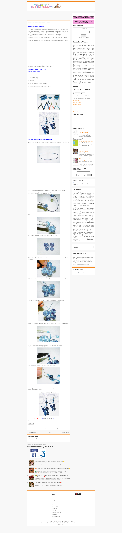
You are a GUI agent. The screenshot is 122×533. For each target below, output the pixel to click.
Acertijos (81, 45)
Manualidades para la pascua (87, 64)
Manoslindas (76, 100)
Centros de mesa (86, 46)
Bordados (79, 46)
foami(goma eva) (84, 52)
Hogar (54, 500)
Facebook (32, 428)
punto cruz (87, 75)
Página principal (56, 516)
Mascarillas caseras (76, 72)
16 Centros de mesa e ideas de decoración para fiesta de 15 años (86, 159)
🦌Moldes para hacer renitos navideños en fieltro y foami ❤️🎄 (48, 482)
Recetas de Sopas (84, 78)
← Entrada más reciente (32, 432)
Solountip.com (60, 521)
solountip (38, 32)
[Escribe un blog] (30, 424)
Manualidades (76, 106)
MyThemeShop (49, 523)
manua (82, 55)
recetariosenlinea (77, 107)
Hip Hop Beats (77, 523)
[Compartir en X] (32, 424)
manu (79, 55)
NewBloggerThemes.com (67, 523)
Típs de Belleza (87, 79)
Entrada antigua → (66, 432)
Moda (81, 72)
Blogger (88, 95)
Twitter (38, 428)
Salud (75, 79)
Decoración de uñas (90, 48)
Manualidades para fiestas (80, 62)
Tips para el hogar (88, 236)
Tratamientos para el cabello (80, 82)
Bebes (92, 45)
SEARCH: (76, 247)
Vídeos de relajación (84, 83)
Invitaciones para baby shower (86, 141)
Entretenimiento (82, 51)
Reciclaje (91, 78)
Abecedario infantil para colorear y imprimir (84, 131)
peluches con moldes (78, 75)
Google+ (45, 428)
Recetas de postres (84, 232)
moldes (84, 72)
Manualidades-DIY (57, 498)
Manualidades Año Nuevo (88, 55)
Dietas (90, 49)
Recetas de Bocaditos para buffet (81, 76)
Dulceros (75, 51)
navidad (89, 73)
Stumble (51, 428)
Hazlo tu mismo (79, 54)
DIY (93, 49)
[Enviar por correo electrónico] (29, 424)
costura (92, 47)
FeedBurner (86, 37)
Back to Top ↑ (61, 524)
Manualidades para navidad (83, 67)
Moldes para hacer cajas (84, 226)
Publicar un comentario (33, 438)
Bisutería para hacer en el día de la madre (39, 22)
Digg (57, 428)
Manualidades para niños (80, 68)
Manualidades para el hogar (86, 61)
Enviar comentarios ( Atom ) (39, 444)
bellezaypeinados (77, 102)
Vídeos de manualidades (87, 239)
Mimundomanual (77, 104)
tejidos (79, 79)
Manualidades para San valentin (83, 70)
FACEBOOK (45, 418)
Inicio (50, 432)
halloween (91, 52)
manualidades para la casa (84, 215)
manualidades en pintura (86, 58)
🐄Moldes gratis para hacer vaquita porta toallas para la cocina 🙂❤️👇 (51, 461)
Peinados (92, 73)
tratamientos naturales (88, 81)
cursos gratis (76, 48)
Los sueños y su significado (85, 205)
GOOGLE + (51, 418)
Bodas (75, 46)
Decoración (82, 48)
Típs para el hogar (57, 512)
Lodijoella (75, 111)
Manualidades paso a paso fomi (86, 71)
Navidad (54, 510)
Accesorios (76, 45)
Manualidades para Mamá (83, 65)
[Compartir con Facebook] (33, 424)
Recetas (92, 75)
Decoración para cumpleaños (80, 49)
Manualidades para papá (78, 222)
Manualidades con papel (79, 57)
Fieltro (88, 51)
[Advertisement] (38, 16)
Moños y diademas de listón (81, 73)
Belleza (54, 504)
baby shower (87, 45)
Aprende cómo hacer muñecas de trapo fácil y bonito (86, 150)
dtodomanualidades (77, 109)
